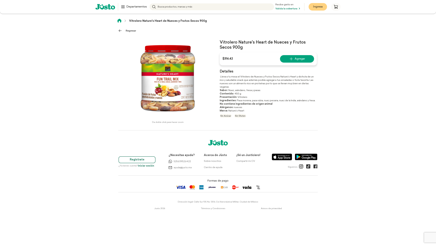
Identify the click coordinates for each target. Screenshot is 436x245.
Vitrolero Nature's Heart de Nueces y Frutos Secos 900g (168, 21)
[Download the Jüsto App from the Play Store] (306, 157)
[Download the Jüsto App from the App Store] (282, 157)
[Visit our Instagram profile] (301, 167)
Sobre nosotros (212, 161)
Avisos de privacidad (271, 209)
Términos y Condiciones (213, 209)
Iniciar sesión (146, 166)
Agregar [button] (300, 59)
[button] (336, 7)
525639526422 (182, 161)
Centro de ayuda (213, 167)
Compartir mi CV (245, 161)
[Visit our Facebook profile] (315, 167)
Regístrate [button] (137, 159)
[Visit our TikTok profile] (308, 167)
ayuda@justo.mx (183, 167)
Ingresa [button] (318, 6)
